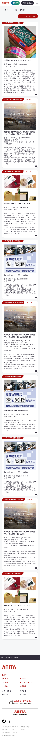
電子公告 (23, 691)
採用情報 (5, 694)
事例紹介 (15, 3)
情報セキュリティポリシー (9, 729)
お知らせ (5, 682)
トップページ (6, 674)
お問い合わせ (6, 691)
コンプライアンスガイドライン (10, 727)
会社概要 (5, 686)
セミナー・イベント (25, 682)
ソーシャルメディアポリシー (9, 732)
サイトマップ (23, 694)
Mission (23, 678)
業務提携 (23, 686)
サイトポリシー (25, 729)
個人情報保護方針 (25, 727)
